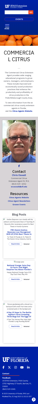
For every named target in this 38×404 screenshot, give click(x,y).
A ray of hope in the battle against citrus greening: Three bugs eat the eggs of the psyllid (19, 315)
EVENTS (19, 19)
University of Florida (15, 394)
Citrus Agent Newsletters (19, 201)
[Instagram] (15, 367)
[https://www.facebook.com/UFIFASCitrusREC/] (19, 166)
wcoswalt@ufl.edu (19, 186)
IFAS (24, 394)
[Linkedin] (28, 367)
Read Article (15, 244)
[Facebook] (4, 367)
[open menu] (7, 25)
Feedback (6, 378)
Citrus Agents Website (22, 111)
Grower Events (19, 204)
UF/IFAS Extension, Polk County (15, 380)
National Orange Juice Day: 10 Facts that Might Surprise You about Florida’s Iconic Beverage (19, 268)
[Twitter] (9, 367)
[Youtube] (22, 367)
